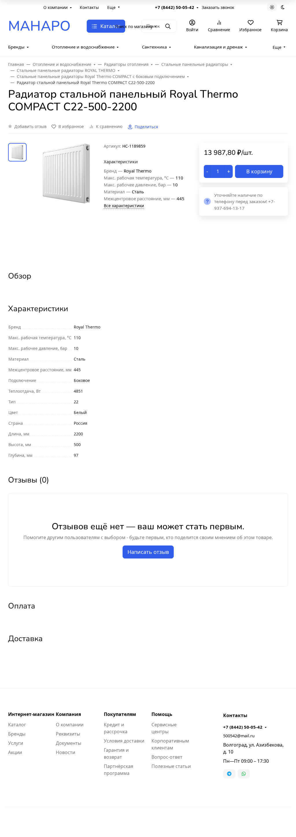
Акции (15, 752)
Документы (68, 743)
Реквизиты (68, 734)
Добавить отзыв (30, 126)
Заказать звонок (218, 7)
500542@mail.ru (239, 735)
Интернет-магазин (31, 714)
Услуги (15, 743)
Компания (68, 714)
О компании (55, 7)
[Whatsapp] (244, 773)
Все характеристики (124, 205)
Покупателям (120, 714)
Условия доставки (124, 741)
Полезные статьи (171, 766)
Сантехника (154, 47)
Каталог (17, 724)
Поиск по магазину (134, 26)
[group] (66, 202)
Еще (111, 7)
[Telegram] (229, 773)
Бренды (16, 47)
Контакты (89, 7)
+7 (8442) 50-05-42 (174, 7)
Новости (65, 752)
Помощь (161, 714)
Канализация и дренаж (218, 47)
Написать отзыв (148, 551)
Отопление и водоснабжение (83, 47)
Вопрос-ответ (166, 757)
